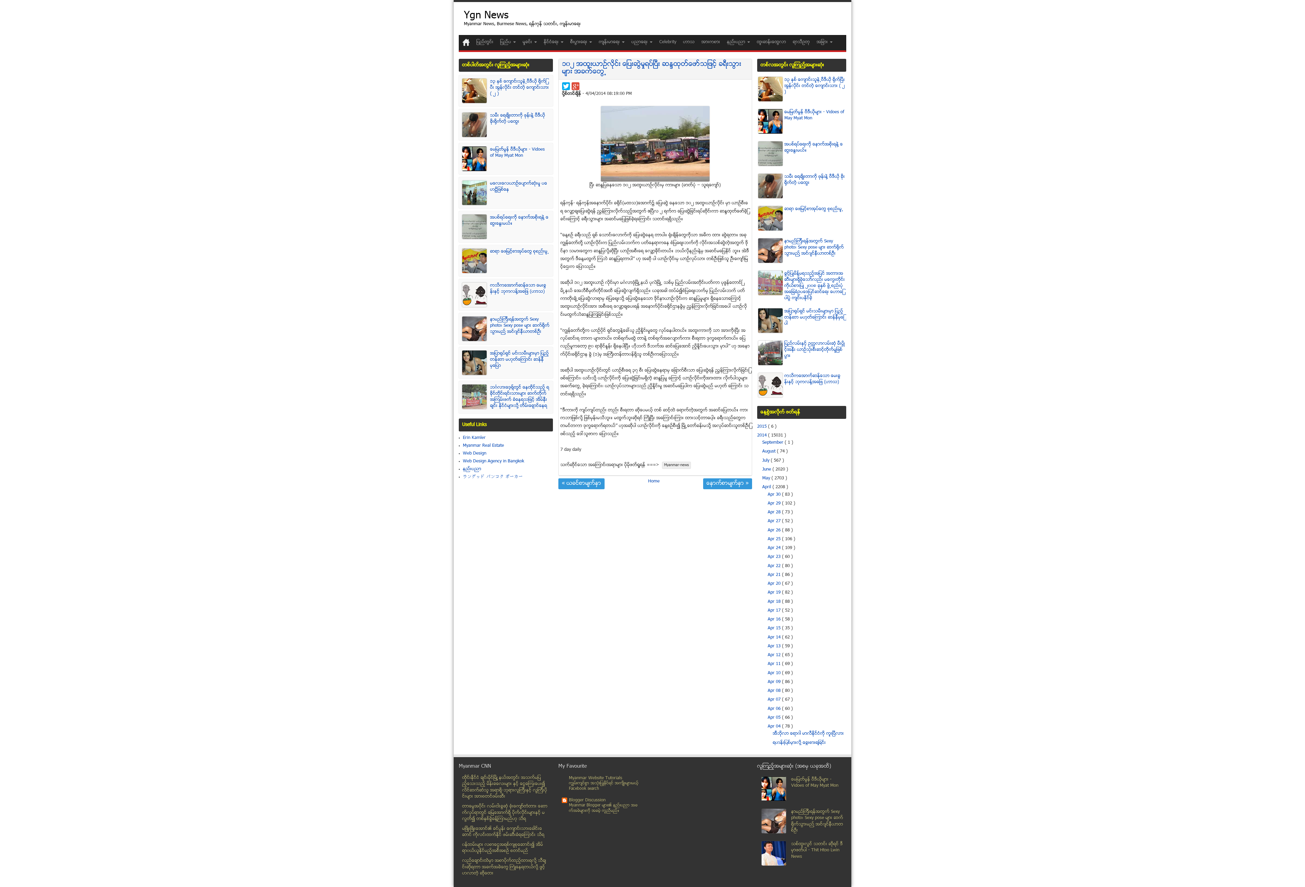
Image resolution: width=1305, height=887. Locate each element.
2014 (762, 435)
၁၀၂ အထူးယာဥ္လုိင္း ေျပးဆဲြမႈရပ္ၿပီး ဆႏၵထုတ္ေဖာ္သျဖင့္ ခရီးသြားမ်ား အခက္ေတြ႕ (651, 68)
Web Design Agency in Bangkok (493, 461)
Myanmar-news (676, 465)
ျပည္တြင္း (484, 42)
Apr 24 (775, 548)
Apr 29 (775, 503)
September (773, 443)
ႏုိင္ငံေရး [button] (552, 42)
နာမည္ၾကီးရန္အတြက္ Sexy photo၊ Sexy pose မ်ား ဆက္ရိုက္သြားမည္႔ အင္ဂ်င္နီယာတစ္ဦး (520, 326)
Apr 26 (775, 530)
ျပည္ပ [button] (506, 42)
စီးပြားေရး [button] (579, 42)
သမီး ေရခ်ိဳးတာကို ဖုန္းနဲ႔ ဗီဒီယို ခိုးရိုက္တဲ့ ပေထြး (517, 119)
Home (654, 481)
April (767, 487)
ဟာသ (689, 42)
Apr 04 (775, 726)
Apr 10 (775, 673)
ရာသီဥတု (801, 42)
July (766, 461)
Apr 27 (775, 521)
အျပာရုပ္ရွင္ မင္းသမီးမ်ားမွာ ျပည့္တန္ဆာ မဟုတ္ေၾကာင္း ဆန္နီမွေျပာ (519, 360)
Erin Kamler (474, 438)
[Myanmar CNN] (466, 42)
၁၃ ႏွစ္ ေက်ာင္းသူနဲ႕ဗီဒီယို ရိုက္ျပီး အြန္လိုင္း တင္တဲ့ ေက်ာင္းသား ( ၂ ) (519, 88)
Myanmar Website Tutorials (595, 778)
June (767, 469)
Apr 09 (775, 682)
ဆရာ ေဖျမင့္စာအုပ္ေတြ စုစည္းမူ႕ (519, 252)
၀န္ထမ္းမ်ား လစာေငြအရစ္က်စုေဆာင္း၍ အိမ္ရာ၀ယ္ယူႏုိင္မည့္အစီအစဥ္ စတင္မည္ (502, 848)
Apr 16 (775, 619)
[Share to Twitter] (566, 86)
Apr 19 (775, 593)
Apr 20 (775, 584)
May (766, 478)
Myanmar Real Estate (483, 446)
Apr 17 (775, 611)
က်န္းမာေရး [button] (610, 42)
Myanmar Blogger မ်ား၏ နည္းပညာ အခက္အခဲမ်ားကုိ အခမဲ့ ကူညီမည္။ (603, 808)
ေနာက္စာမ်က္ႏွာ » (728, 484)
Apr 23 (775, 557)
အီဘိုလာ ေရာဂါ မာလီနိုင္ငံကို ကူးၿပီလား (808, 734)
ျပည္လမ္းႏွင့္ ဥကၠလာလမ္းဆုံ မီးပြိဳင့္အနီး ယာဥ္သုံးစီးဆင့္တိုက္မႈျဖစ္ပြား (814, 350)
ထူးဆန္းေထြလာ (771, 42)
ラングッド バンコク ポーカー (493, 477)
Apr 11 (775, 664)
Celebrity (667, 42)
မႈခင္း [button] (528, 42)
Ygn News (486, 16)
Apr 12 (775, 655)
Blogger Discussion (587, 800)
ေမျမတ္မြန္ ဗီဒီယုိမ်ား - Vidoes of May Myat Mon (517, 153)
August (769, 451)
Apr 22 (775, 566)
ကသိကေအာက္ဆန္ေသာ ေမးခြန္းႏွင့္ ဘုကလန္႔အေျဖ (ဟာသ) (518, 289)
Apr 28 (775, 512)
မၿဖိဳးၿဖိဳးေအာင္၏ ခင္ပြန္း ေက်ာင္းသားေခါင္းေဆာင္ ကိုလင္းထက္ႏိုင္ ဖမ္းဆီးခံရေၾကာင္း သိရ (503, 832)
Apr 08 (775, 691)
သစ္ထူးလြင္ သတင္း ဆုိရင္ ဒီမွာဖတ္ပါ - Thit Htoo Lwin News (817, 850)
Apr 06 (775, 709)
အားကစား (710, 42)
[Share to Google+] (575, 86)
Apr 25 (775, 539)
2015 (762, 427)
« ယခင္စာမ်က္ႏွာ (581, 484)
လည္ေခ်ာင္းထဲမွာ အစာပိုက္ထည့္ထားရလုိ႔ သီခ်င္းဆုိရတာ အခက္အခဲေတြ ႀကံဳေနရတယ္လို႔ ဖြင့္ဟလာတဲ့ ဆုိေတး (504, 867)
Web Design (474, 453)
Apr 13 (775, 646)
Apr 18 (775, 602)
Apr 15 (775, 628)
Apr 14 (775, 637)
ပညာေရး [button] (640, 42)
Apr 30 (775, 495)
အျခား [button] (823, 42)
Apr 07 (775, 700)
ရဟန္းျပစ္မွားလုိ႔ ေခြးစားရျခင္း (799, 743)
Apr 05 (775, 718)
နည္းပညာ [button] (737, 42)
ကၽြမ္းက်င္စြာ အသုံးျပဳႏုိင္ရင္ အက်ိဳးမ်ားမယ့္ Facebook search (604, 786)
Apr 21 (775, 575)
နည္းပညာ (472, 469)
